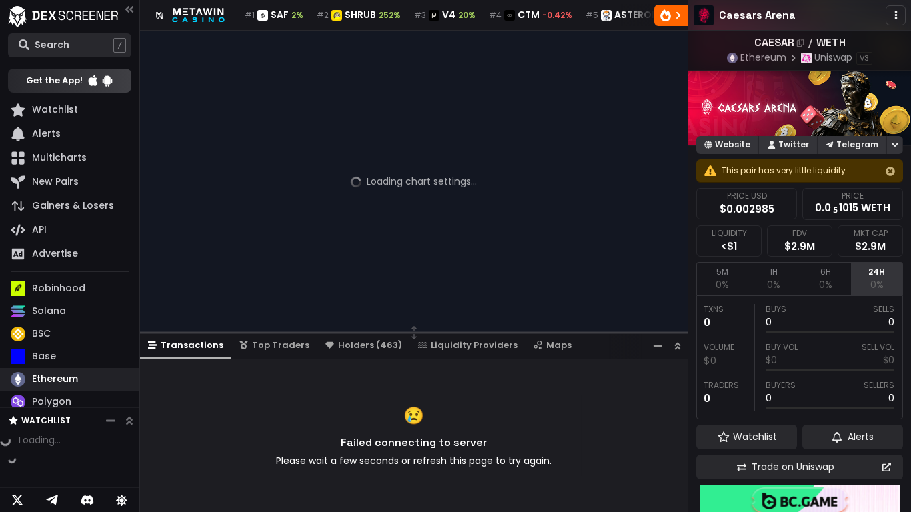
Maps (559, 345)
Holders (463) (370, 345)
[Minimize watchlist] (110, 420)
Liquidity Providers (474, 345)
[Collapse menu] (129, 9)
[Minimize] (658, 346)
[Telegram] (52, 500)
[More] (896, 15)
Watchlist (46, 420)
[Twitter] (17, 500)
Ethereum (763, 57)
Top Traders (280, 345)
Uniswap (833, 57)
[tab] (722, 278)
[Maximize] (678, 346)
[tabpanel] (799, 357)
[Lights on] (122, 500)
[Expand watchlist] (129, 420)
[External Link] (886, 467)
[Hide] (890, 171)
